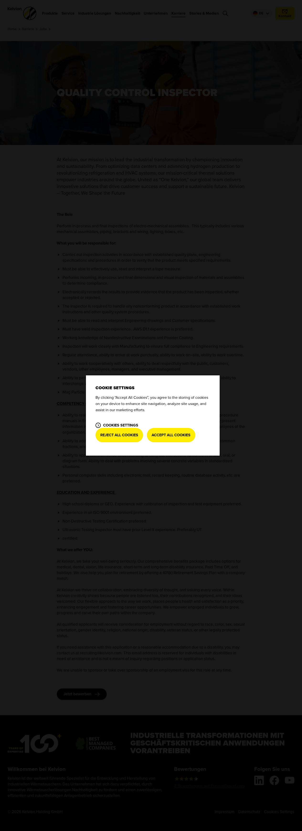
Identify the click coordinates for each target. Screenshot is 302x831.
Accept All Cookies (171, 435)
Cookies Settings (120, 425)
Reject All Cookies (119, 435)
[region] (153, 415)
